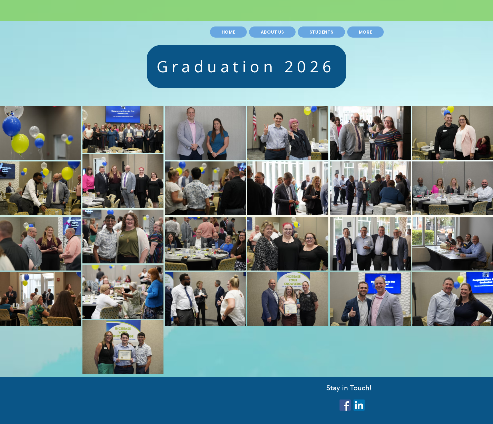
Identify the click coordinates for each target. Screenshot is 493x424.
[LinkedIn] (359, 405)
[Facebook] (345, 405)
